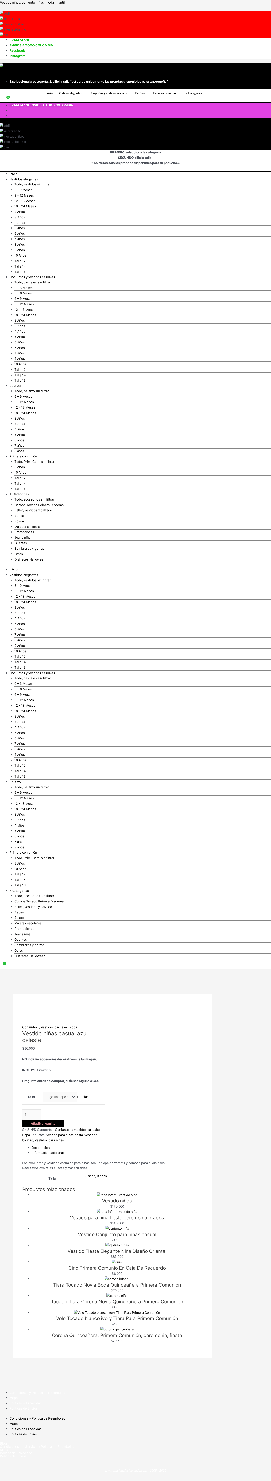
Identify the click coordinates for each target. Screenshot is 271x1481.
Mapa (14, 1398)
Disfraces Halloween (29, 559)
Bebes (19, 516)
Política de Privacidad (26, 1403)
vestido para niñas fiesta (64, 1135)
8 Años (19, 245)
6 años (19, 440)
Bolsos (19, 521)
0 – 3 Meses (23, 288)
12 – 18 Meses (24, 201)
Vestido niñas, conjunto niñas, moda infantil (32, 2)
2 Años (19, 212)
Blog (3, 1443)
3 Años (19, 217)
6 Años (19, 233)
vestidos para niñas (49, 1140)
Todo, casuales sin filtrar (32, 282)
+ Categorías (194, 93)
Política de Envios (13, 1456)
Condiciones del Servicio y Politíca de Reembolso (37, 1446)
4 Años (19, 223)
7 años (19, 445)
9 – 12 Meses (24, 195)
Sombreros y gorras (29, 549)
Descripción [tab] (41, 1148)
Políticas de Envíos (24, 1408)
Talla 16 (20, 272)
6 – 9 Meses (23, 190)
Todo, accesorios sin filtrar (34, 499)
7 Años (19, 239)
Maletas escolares (27, 527)
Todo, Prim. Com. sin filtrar (34, 462)
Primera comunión (165, 93)
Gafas (18, 554)
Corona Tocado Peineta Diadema (39, 505)
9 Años (19, 250)
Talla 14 (20, 266)
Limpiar (82, 1097)
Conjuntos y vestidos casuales (45, 1027)
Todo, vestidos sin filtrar (32, 184)
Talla (31, 1097)
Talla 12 (20, 261)
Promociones (24, 532)
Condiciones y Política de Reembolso (37, 1393)
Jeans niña (22, 538)
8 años (19, 451)
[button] (71, 93)
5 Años (19, 228)
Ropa (73, 1027)
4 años (19, 429)
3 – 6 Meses (23, 293)
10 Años (20, 255)
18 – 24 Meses (25, 206)
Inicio (49, 93)
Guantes (20, 543)
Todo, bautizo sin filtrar (31, 391)
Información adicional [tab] (48, 1153)
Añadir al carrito (43, 1123)
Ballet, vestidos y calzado (33, 510)
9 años (102, 1176)
